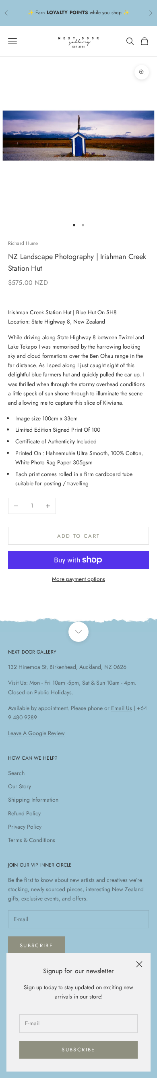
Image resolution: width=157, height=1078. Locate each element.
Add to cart (78, 536)
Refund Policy (24, 813)
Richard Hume (23, 243)
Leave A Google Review (36, 733)
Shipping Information (33, 800)
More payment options (78, 579)
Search (16, 773)
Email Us (121, 708)
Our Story (19, 786)
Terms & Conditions (31, 840)
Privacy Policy (24, 827)
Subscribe (78, 1049)
